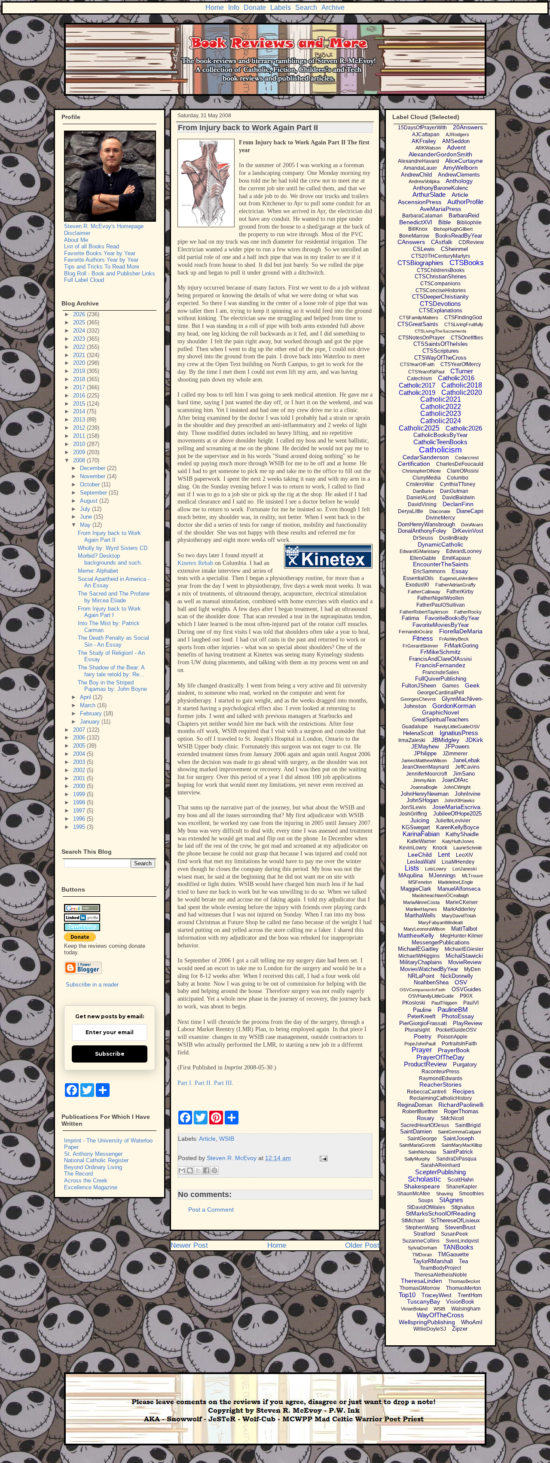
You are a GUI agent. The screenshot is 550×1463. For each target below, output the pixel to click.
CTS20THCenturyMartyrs (440, 256)
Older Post (362, 1245)
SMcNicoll (452, 1118)
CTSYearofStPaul (426, 371)
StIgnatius (462, 1207)
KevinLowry (413, 848)
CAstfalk (441, 242)
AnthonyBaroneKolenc (440, 188)
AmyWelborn (460, 167)
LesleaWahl (421, 861)
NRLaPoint (421, 976)
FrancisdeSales (440, 672)
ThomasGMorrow (420, 1288)
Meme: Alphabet (98, 571)
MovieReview (464, 962)
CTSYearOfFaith (417, 364)
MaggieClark (415, 889)
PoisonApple (452, 1037)
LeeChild (420, 854)
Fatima (410, 618)
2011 (80, 436)
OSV (461, 982)
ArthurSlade (429, 194)
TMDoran (422, 1254)
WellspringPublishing (427, 1322)
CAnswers (411, 241)
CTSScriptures (440, 351)
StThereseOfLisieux (455, 1220)
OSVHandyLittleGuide (431, 996)
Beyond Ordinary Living (93, 1167)
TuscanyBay (423, 1301)
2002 (80, 770)
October (90, 484)
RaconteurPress (440, 1072)
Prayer (422, 1050)
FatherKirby (460, 592)
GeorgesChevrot (418, 699)
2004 (80, 754)
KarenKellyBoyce (457, 827)
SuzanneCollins (421, 1241)
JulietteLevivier (453, 821)
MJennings (442, 875)
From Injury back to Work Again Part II (109, 536)
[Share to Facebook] (206, 1170)
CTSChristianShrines (441, 276)
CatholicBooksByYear (440, 435)
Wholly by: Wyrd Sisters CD (112, 548)
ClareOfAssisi (463, 471)
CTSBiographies (420, 262)
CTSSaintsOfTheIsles (440, 344)
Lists (412, 868)
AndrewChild (416, 174)
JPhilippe (425, 753)
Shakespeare (422, 1186)
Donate (255, 7)
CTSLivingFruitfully (463, 324)
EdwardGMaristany (420, 551)
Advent (456, 147)
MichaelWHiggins (419, 956)
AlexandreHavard (418, 161)
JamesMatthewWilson (424, 760)
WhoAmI (472, 1322)
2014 (80, 411)
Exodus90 (417, 585)
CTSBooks (466, 263)
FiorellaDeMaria (461, 631)
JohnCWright (457, 787)
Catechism (419, 379)
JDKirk (474, 739)
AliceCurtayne (464, 160)
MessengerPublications (441, 942)
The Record (78, 1173)
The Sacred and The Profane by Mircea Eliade (114, 597)
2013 (80, 419)
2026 (80, 314)
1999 (80, 794)
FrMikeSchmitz (440, 651)
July (86, 509)
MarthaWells (420, 915)
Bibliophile (469, 223)
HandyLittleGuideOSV (457, 726)
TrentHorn (470, 1295)
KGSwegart (416, 827)
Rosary (425, 1118)
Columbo (457, 478)
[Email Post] (322, 1158)
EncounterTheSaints (440, 564)
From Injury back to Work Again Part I (109, 612)
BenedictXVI (415, 222)
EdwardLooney (464, 551)
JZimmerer (455, 754)
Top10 (407, 1294)
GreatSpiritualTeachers (440, 719)
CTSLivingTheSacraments (440, 331)
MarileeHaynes (421, 909)
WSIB (226, 1138)
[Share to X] (198, 1170)
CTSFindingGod (463, 318)
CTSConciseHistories (441, 290)
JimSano (464, 773)
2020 (80, 363)
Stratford (424, 1234)
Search (306, 7)
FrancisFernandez (440, 665)
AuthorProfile (465, 201)
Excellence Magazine (90, 1187)
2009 (80, 452)
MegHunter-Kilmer (461, 936)
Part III (223, 1083)
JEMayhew (425, 746)
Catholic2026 (464, 428)
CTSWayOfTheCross (440, 357)
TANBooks (458, 1247)
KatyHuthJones (458, 841)
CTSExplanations (440, 310)
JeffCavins (467, 767)
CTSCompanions (440, 284)
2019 (80, 371)
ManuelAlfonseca (458, 889)
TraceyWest (437, 1295)
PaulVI (471, 1003)
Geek (472, 685)
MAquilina (410, 875)
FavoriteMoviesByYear (440, 625)
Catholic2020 (461, 392)
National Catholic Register (96, 1160)
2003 (80, 762)
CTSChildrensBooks (440, 270)
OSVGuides (466, 989)
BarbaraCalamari (422, 216)
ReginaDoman (414, 1105)
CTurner (461, 371)
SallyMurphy (417, 1158)
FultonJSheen (419, 685)
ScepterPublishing (440, 1172)
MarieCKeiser (462, 902)
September (94, 492)
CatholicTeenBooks (440, 442)
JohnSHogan (422, 800)
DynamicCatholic (440, 544)
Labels (280, 7)
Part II (203, 1083)
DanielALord (421, 498)
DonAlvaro (472, 524)
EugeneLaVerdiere (459, 578)
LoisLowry (435, 868)
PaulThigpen (444, 1002)
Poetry (422, 1036)
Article (207, 1138)
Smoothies (471, 1194)
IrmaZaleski (411, 740)
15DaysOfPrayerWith (422, 128)
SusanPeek (454, 1234)
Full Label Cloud (84, 280)
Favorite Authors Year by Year (101, 260)
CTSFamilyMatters (418, 317)
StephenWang (422, 1228)
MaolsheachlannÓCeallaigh (440, 895)
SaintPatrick (458, 1151)
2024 (80, 330)
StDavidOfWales (426, 1207)
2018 (80, 379)
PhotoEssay (458, 1016)
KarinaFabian (421, 833)
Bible (444, 222)
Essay (460, 571)
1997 (80, 810)
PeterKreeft (421, 1016)
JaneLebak (466, 760)
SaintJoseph (458, 1138)
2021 (80, 355)
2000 (80, 786)
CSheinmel (454, 249)
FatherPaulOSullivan (440, 605)
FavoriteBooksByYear (452, 618)
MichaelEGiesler (464, 949)
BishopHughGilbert (453, 229)
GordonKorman (454, 705)
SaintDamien (416, 1131)
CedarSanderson (426, 457)
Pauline (422, 1010)
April (86, 697)
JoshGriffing (413, 814)
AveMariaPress (440, 208)
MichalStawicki (464, 956)
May (86, 525)
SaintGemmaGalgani (459, 1131)
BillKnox (418, 229)
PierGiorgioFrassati (423, 1023)
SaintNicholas (422, 1152)
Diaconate (439, 511)
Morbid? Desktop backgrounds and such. (110, 559)
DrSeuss (423, 538)
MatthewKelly (416, 935)
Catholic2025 (419, 428)
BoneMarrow (414, 236)
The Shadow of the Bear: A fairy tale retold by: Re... (111, 671)
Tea (463, 1261)
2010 (80, 444)
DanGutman (454, 491)
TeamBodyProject (440, 1268)
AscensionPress (419, 202)
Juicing (419, 820)
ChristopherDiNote (421, 470)
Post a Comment (211, 1209)
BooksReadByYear (458, 235)
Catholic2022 (440, 406)
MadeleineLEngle (455, 882)
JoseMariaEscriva (456, 806)
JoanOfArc (455, 780)
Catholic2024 (440, 421)
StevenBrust (460, 1227)
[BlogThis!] (190, 1170)
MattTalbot (464, 928)
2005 (80, 745)
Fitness (422, 638)
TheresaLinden (421, 1280)
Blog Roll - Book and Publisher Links (109, 273)
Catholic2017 (417, 385)
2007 (80, 730)
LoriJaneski (464, 868)
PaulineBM (452, 1009)
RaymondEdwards (440, 1078)
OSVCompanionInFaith (423, 989)
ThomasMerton (463, 1288)
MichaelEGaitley (418, 949)
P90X (466, 996)
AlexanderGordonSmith (440, 154)
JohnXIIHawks (459, 800)
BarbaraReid (464, 215)
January (90, 721)
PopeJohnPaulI (420, 1043)
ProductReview (425, 1064)
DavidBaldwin (458, 498)
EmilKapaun (456, 558)
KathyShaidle (462, 834)
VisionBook (460, 1301)
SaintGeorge (422, 1139)
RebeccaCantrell (426, 1092)
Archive (333, 7)
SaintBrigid (468, 1125)
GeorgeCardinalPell (440, 693)
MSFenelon (420, 882)
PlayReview (467, 1023)
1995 (80, 827)
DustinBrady (453, 538)
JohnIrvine (467, 794)
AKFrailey (424, 141)
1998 (80, 802)
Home (214, 7)
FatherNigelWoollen (440, 598)
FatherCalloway (424, 591)
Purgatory (465, 1064)
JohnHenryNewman (424, 794)
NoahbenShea (431, 982)
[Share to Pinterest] (214, 1170)
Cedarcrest (467, 457)
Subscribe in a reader (92, 984)
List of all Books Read (91, 246)
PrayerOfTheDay (440, 1057)
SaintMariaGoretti (417, 1145)
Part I (184, 1083)
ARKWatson (428, 147)
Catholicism (440, 449)
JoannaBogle (423, 787)
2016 (80, 395)
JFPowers (457, 746)
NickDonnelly (456, 976)
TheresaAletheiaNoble (440, 1275)
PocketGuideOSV (456, 1030)
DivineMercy (440, 518)
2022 (80, 347)
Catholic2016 (456, 378)
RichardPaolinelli (460, 1104)
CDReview (471, 242)
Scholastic (424, 1179)
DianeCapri (469, 511)
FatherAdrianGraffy (455, 584)
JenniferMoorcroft (426, 774)
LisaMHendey (458, 862)
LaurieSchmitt (467, 847)
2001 (80, 778)
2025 (80, 322)
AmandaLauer (420, 168)
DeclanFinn (458, 504)
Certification (414, 463)
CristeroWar (420, 484)
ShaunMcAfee (413, 1194)
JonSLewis (413, 807)
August (89, 501)
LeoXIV (464, 855)
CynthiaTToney (457, 484)
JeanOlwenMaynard (425, 767)
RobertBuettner (420, 1112)
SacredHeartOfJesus (424, 1125)
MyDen (472, 969)
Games (450, 686)
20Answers (468, 127)
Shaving (444, 1193)
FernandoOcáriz (416, 631)
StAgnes (451, 1199)
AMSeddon (456, 141)
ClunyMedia (426, 478)
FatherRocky (468, 611)
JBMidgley (445, 739)
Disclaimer (77, 233)
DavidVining (422, 504)
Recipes (463, 1091)
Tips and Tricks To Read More (101, 266)
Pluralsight (417, 1030)
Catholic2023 (440, 413)
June (87, 516)
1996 (80, 818)
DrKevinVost (467, 531)
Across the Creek (85, 1180)
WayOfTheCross (440, 1315)
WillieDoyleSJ (429, 1329)
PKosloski (413, 1003)
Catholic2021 (440, 399)
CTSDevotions (440, 303)
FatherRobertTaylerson (424, 611)
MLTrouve (472, 875)
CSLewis (424, 249)
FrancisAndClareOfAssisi (440, 659)
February (92, 713)
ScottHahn (460, 1179)
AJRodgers (457, 134)
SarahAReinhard (440, 1165)
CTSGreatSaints (417, 324)
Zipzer (460, 1329)
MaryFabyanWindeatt (440, 922)
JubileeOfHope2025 (457, 813)
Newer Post (189, 1245)
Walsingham (465, 1309)
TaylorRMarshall (433, 1261)
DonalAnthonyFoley (422, 531)
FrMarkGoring (461, 645)
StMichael (413, 1221)
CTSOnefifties (467, 338)
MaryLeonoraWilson (424, 929)
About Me (76, 240)
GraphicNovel (440, 712)
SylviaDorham (422, 1247)
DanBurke (423, 491)
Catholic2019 (417, 392)
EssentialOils (418, 578)
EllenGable (423, 558)
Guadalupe (415, 727)
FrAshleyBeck (454, 638)
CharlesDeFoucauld (459, 464)
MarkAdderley (459, 909)
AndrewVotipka (424, 181)
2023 (80, 339)
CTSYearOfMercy (460, 364)
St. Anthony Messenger (93, 1154)
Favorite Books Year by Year (99, 253)
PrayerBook (454, 1050)
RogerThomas (461, 1111)
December (93, 468)
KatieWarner (421, 841)
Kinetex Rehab (195, 563)
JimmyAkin (424, 780)
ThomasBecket (464, 1281)
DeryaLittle (410, 511)
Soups (425, 1200)
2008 (80, 460)
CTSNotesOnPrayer (421, 338)
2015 (80, 403)
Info (233, 7)
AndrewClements (459, 174)
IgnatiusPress (459, 732)
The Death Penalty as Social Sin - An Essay (113, 641)
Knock (440, 848)
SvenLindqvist (462, 1241)
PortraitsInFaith (459, 1044)
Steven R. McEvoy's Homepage (104, 226)
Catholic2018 (461, 385)
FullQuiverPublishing (440, 678)
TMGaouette (453, 1254)
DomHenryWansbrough (426, 524)
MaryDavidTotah (459, 915)
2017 (80, 387)
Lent (444, 854)
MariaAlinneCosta (421, 902)
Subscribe (110, 1054)
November (93, 476)
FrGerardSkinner (420, 645)
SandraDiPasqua (456, 1159)
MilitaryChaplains (421, 962)
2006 (80, 737)
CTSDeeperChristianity (440, 296)
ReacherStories (440, 1084)
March (88, 705)
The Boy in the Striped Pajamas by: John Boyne (112, 686)
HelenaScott (418, 733)
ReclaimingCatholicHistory (440, 1098)
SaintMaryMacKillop (461, 1145)
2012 (80, 428)
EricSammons (429, 571)
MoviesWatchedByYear (429, 969)
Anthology (459, 180)
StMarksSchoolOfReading (441, 1213)
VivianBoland (414, 1308)
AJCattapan (426, 134)
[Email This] (181, 1170)
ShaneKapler (461, 1187)
